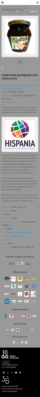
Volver (20, 62)
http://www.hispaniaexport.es (19, 232)
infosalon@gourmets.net (10, 365)
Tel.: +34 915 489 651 (9, 367)
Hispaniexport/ (17, 236)
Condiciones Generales (9, 391)
